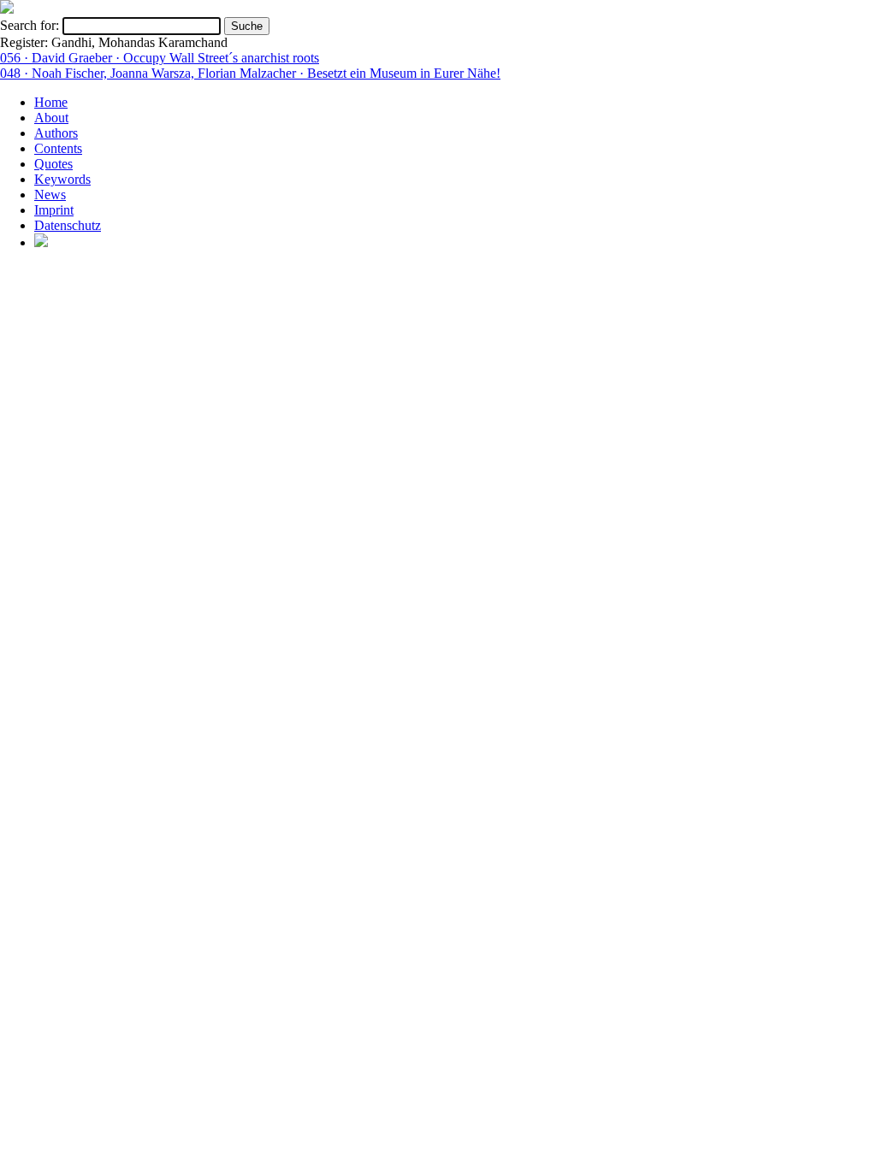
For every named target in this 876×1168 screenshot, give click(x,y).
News (50, 194)
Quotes (53, 163)
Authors (56, 133)
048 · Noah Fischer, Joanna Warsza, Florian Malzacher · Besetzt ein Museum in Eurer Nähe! (250, 73)
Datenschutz (67, 225)
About (51, 117)
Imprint (54, 210)
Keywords (62, 179)
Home (51, 102)
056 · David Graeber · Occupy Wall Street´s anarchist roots (159, 57)
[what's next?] (7, 9)
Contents (58, 148)
